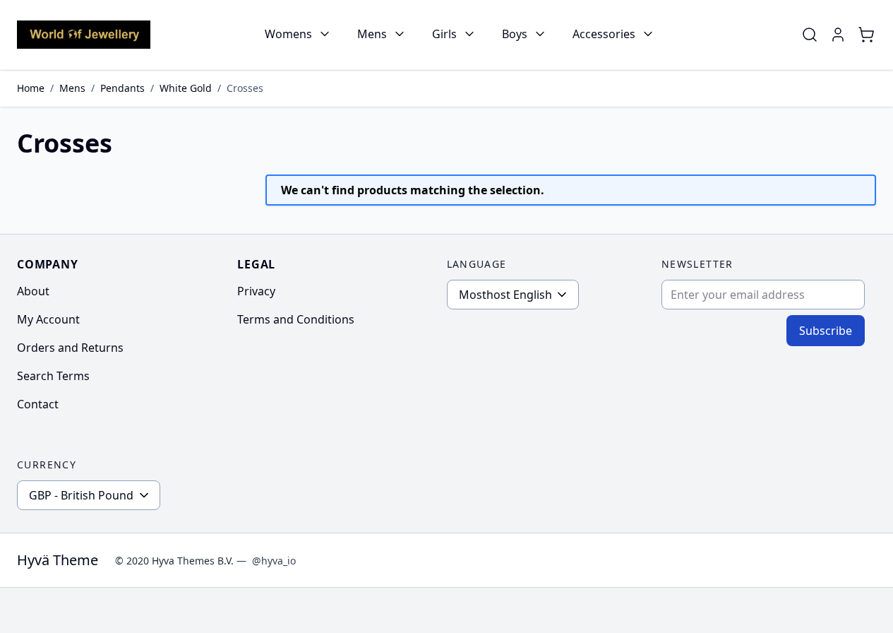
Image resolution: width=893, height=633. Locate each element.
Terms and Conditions (295, 319)
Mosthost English (505, 294)
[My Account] (838, 34)
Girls (444, 34)
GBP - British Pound (81, 495)
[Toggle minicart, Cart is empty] (866, 34)
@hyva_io (274, 560)
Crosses (245, 88)
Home (30, 88)
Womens (288, 34)
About (33, 291)
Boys (514, 34)
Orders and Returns (70, 347)
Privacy (256, 291)
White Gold (186, 88)
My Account (48, 319)
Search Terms (53, 376)
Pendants (122, 88)
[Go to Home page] (83, 34)
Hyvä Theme (57, 559)
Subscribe (825, 330)
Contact (38, 404)
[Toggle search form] (809, 34)
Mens (372, 34)
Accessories (604, 34)
